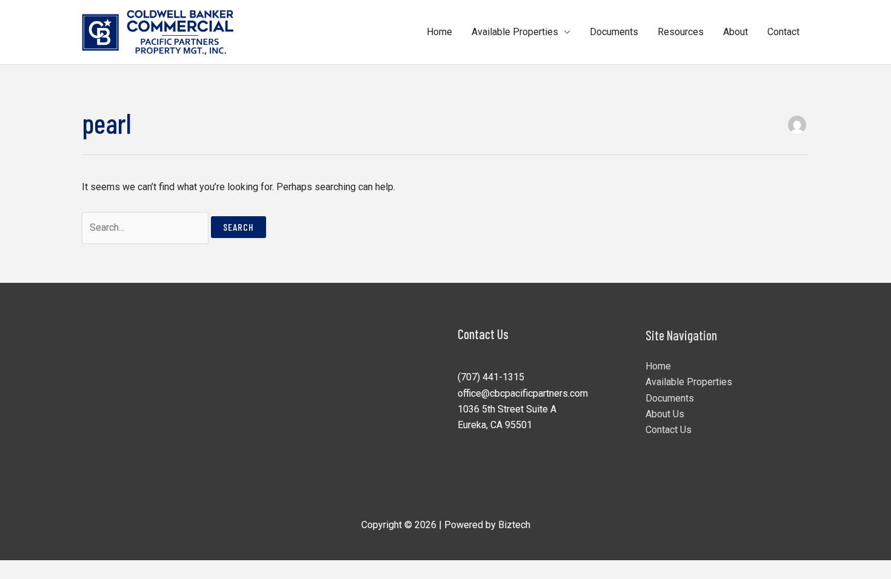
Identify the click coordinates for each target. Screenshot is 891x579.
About (735, 32)
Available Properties (515, 32)
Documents (614, 32)
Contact (783, 32)
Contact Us (669, 429)
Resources (681, 32)
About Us (665, 414)
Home (439, 32)
